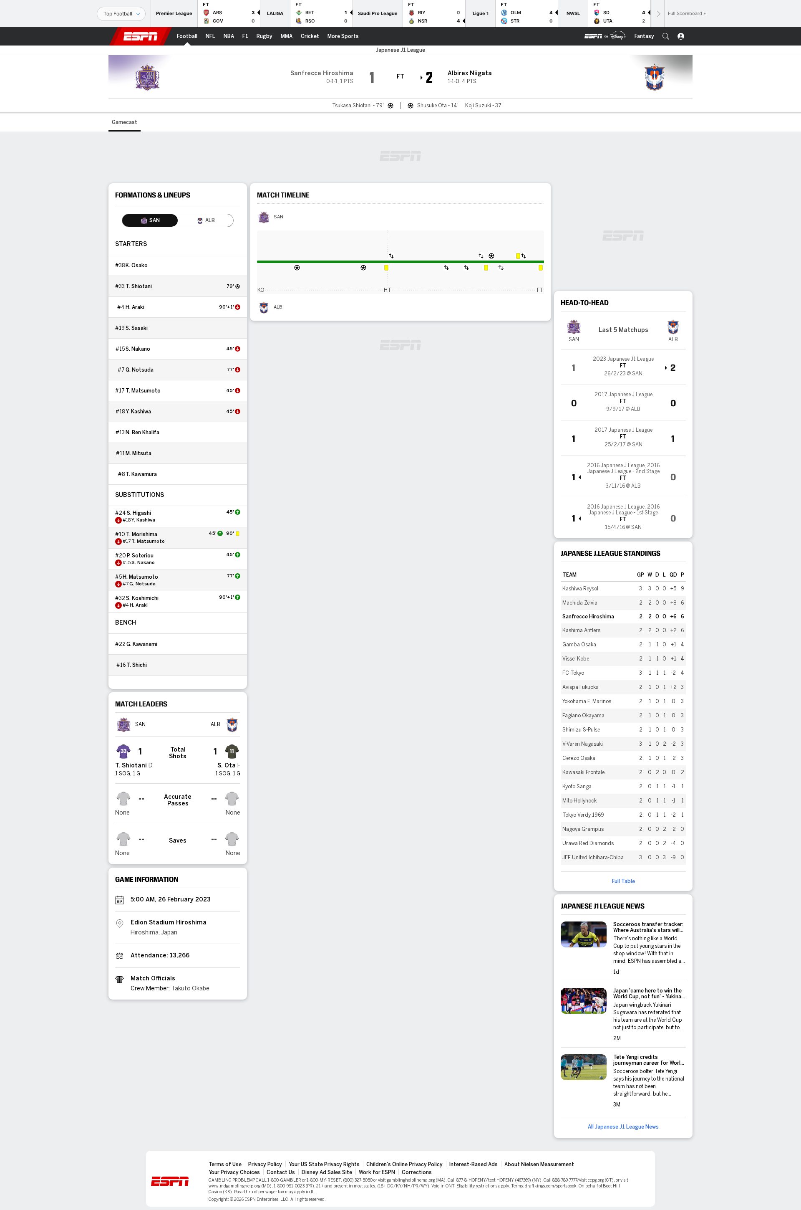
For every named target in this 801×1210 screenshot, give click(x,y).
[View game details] (623, 367)
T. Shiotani (139, 286)
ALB (278, 307)
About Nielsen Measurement (539, 1164)
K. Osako (137, 265)
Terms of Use (225, 1164)
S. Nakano (138, 349)
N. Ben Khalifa (142, 432)
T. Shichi (136, 665)
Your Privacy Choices (234, 1172)
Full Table (623, 881)
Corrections (417, 1172)
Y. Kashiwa (138, 412)
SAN (278, 217)
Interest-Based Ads (473, 1164)
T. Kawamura (141, 474)
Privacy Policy (265, 1164)
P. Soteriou (140, 556)
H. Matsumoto (140, 577)
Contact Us (281, 1172)
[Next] (658, 13)
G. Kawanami (141, 644)
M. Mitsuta (138, 453)
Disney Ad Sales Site (327, 1172)
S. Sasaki (137, 328)
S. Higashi (139, 513)
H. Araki (135, 307)
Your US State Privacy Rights (324, 1164)
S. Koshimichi (142, 598)
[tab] (150, 220)
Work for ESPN (377, 1172)
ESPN (140, 36)
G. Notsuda (140, 370)
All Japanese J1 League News (623, 1127)
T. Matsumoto (143, 391)
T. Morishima (141, 534)
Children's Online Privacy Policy (404, 1164)
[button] (665, 36)
